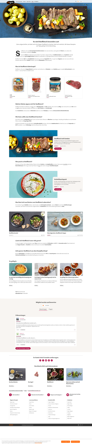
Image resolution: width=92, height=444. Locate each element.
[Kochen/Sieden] (17, 377)
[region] (46, 441)
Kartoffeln (65, 164)
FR (80, 424)
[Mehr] (75, 329)
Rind (32, 106)
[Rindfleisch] (55, 377)
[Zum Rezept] (44, 143)
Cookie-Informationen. (38, 442)
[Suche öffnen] (75, 1)
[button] (17, 319)
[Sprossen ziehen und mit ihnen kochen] (74, 377)
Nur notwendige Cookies (65, 441)
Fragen (50, 309)
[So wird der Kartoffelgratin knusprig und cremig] (20, 274)
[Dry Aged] (36, 377)
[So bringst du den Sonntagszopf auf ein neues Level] (46, 274)
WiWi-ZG (22, 333)
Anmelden (80, 1)
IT (82, 424)
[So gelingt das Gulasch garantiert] (71, 274)
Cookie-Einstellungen (51, 414)
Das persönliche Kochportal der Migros (16, 390)
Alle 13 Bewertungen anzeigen (23, 348)
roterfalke (22, 318)
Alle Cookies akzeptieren (75, 441)
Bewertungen (43, 309)
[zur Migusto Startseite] (10, 1)
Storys (25, 390)
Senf (39, 165)
